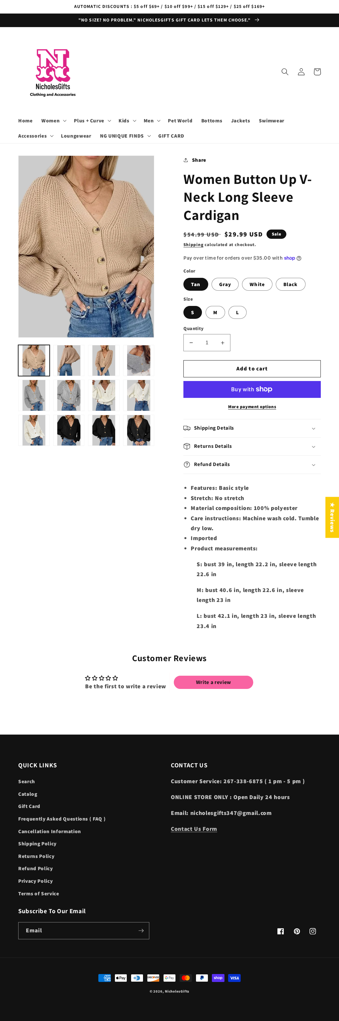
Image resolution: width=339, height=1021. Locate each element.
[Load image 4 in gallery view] (139, 360)
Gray (225, 284)
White (257, 284)
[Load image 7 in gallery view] (104, 395)
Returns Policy (36, 856)
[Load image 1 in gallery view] (34, 360)
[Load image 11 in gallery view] (104, 430)
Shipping (193, 244)
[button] (53, 120)
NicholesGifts (177, 991)
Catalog (27, 793)
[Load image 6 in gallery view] (69, 395)
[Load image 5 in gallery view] (34, 395)
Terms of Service (38, 893)
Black (290, 284)
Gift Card (29, 806)
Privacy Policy (35, 880)
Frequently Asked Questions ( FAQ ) (62, 818)
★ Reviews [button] (332, 517)
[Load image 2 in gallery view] (69, 360)
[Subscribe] (141, 930)
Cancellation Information (49, 831)
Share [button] (199, 159)
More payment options (252, 406)
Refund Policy (35, 868)
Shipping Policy (37, 843)
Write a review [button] (213, 682)
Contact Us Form (194, 828)
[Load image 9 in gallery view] (34, 430)
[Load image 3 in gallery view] (104, 360)
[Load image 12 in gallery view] (139, 430)
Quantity (193, 328)
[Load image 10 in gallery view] (69, 430)
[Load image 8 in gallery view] (139, 395)
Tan (195, 284)
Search (26, 781)
